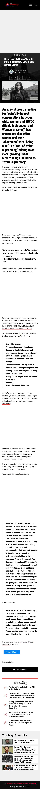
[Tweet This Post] (16, 78)
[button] (30, 5)
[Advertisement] (20, 32)
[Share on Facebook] (11, 78)
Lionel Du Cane (21, 71)
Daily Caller (6, 404)
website (20, 333)
